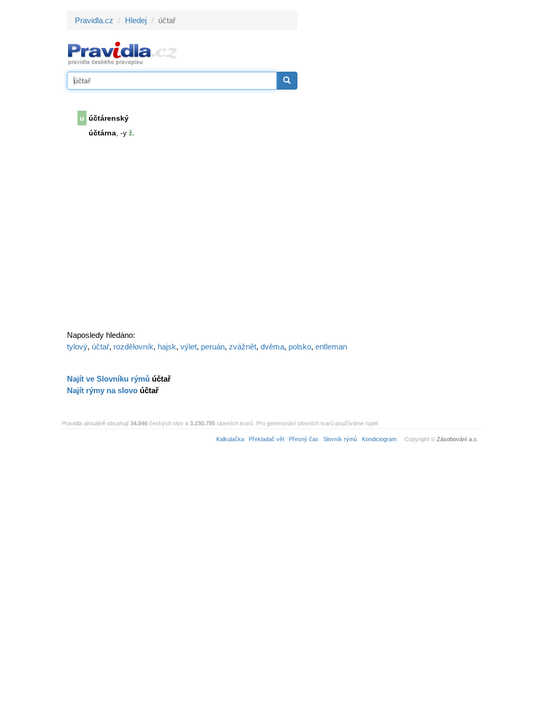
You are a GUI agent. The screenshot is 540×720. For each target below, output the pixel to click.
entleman (331, 346)
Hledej (136, 20)
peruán (213, 346)
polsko (299, 346)
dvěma (272, 346)
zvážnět (242, 346)
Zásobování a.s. (457, 439)
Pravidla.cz (94, 20)
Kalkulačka (230, 439)
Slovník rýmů (340, 439)
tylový (77, 346)
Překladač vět (266, 439)
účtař (100, 346)
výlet (188, 346)
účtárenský (109, 118)
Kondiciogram (379, 439)
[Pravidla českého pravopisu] (122, 52)
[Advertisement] (392, 169)
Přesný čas (304, 439)
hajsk (167, 346)
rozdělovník (133, 346)
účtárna (102, 133)
